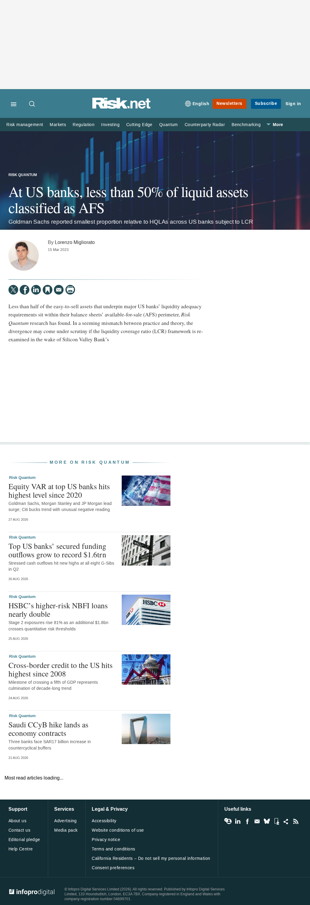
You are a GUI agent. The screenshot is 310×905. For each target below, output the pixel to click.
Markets (58, 124)
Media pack (66, 830)
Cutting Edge (139, 124)
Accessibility (104, 821)
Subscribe (266, 103)
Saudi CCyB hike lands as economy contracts (48, 728)
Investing (110, 124)
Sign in (293, 104)
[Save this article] (47, 290)
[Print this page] (70, 290)
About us (17, 821)
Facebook (247, 821)
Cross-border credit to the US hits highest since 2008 (60, 669)
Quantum (168, 124)
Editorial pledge (24, 840)
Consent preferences (113, 868)
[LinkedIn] (36, 290)
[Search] (32, 104)
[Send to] (59, 290)
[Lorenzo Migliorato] (23, 255)
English (201, 104)
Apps (276, 821)
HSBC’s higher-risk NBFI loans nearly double (58, 609)
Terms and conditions (113, 849)
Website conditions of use (118, 830)
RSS (295, 821)
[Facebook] (24, 290)
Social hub (286, 821)
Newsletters (229, 103)
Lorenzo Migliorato (75, 242)
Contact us (19, 830)
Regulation (83, 124)
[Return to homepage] (121, 108)
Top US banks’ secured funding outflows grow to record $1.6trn (57, 550)
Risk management (24, 124)
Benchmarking (246, 124)
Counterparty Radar (205, 124)
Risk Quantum (22, 175)
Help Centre (20, 849)
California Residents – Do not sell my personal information (151, 858)
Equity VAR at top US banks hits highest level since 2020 (59, 490)
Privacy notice (106, 840)
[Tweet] (13, 290)
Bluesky (266, 821)
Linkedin (237, 821)
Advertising (65, 821)
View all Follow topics (228, 821)
